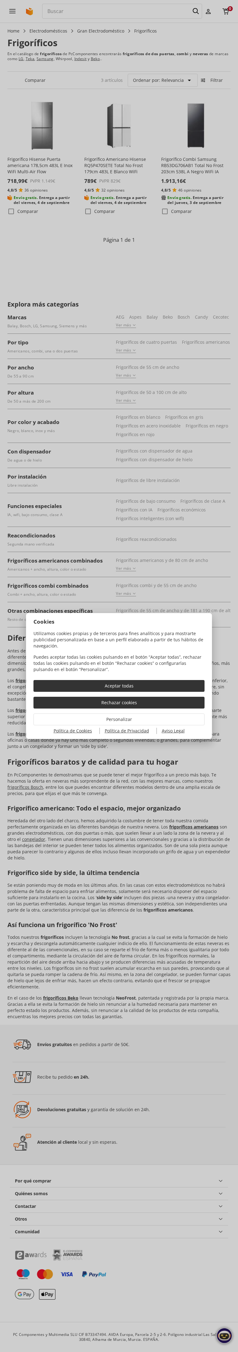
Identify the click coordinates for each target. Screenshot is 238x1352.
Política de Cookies (73, 731)
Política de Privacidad (127, 731)
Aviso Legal (173, 731)
